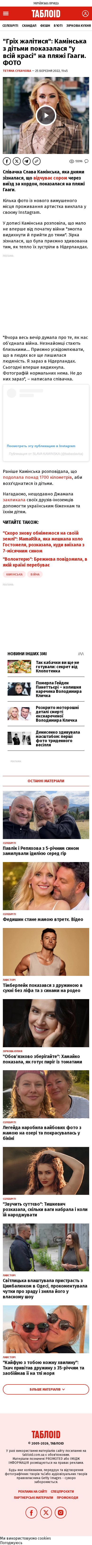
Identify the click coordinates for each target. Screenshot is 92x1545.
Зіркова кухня (78, 26)
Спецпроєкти (62, 1492)
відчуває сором (50, 178)
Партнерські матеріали (33, 1498)
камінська (14, 574)
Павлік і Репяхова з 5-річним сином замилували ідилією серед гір (41, 851)
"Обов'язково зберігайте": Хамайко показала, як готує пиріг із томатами (42, 1059)
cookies (44, 1538)
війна (34, 574)
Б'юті (58, 26)
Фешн (45, 26)
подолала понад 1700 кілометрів (37, 477)
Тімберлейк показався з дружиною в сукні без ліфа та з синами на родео (43, 988)
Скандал (29, 26)
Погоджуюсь (11, 1543)
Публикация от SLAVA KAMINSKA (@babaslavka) (46, 454)
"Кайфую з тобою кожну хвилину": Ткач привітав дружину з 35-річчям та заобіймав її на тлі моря (43, 1368)
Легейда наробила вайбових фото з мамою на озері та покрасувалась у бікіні (42, 1133)
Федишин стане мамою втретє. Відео (43, 919)
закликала (14, 499)
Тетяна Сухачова (17, 71)
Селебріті (10, 26)
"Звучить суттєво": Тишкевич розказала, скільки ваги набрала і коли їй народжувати (45, 1209)
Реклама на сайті (32, 1492)
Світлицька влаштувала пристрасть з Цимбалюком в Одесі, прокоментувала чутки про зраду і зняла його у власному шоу (45, 1288)
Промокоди (67, 1498)
